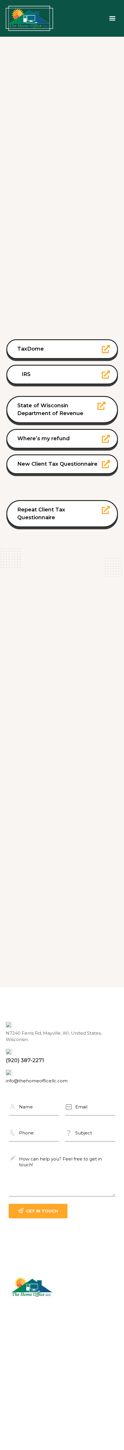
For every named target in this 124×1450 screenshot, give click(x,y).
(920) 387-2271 (25, 1060)
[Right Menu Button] (112, 18)
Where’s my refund (43, 438)
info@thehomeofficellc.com (36, 1081)
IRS (26, 374)
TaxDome (30, 349)
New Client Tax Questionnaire (57, 464)
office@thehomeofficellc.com (39, 1351)
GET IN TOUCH (42, 1211)
